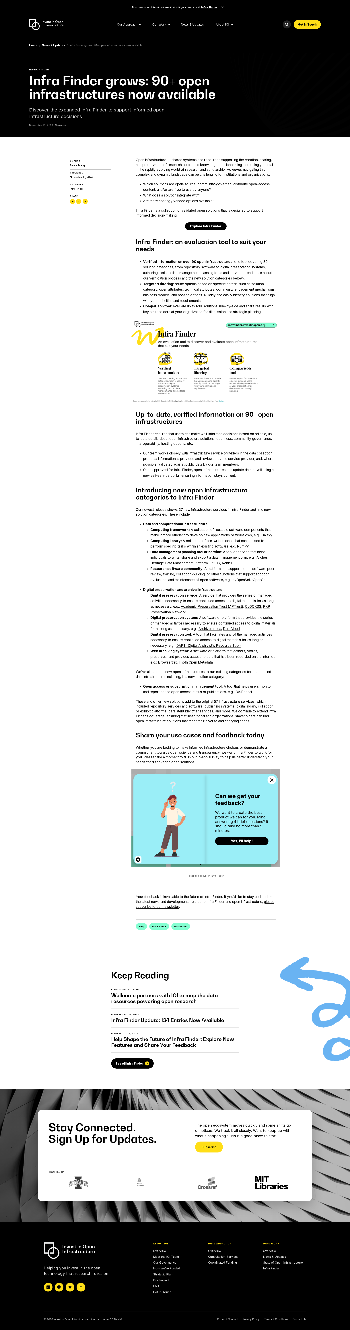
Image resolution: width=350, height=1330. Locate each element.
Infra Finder (76, 188)
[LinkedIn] (48, 1287)
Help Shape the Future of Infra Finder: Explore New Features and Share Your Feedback (172, 1042)
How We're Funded (166, 1268)
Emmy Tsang (77, 165)
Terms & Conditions (276, 1319)
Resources (180, 926)
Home (33, 45)
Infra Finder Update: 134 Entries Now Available (167, 1020)
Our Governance (164, 1262)
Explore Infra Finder (205, 226)
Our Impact (161, 1280)
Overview (159, 1251)
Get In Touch (307, 24)
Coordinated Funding (222, 1262)
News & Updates (192, 24)
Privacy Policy (251, 1319)
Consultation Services (223, 1256)
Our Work (159, 24)
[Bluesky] (70, 1287)
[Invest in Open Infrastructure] (76, 1250)
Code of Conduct (227, 1319)
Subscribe (209, 1147)
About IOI (222, 24)
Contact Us (299, 1319)
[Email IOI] (81, 1287)
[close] (222, 7)
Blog (141, 926)
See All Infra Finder (129, 1063)
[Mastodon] (59, 1287)
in (72, 201)
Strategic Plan (162, 1274)
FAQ (156, 1286)
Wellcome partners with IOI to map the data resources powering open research (164, 998)
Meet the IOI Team (166, 1256)
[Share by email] (85, 201)
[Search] (287, 24)
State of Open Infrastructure (283, 1262)
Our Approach (127, 24)
